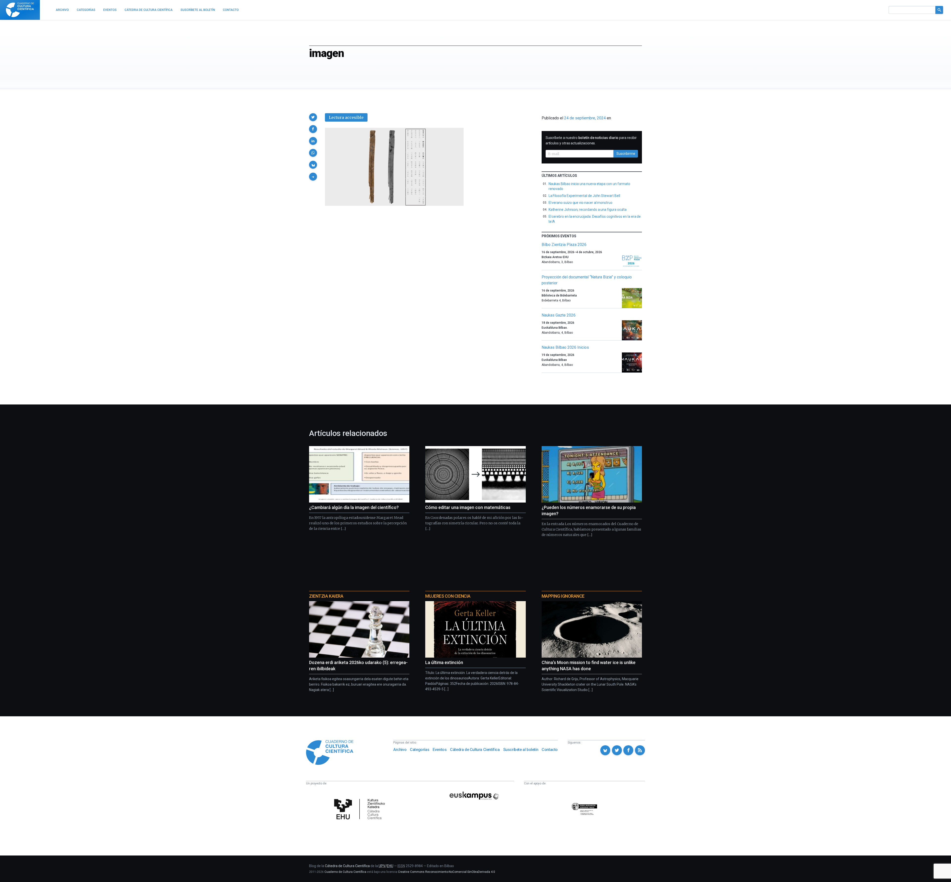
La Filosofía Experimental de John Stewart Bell (584, 196)
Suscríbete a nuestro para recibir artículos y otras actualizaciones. (591, 140)
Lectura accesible (346, 117)
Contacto (550, 749)
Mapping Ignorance (563, 596)
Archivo (399, 749)
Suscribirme (625, 154)
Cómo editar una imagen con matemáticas (467, 507)
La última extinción (444, 662)
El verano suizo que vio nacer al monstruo (580, 203)
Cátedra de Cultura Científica (475, 749)
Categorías (419, 749)
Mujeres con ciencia (447, 596)
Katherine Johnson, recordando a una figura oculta (588, 210)
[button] (313, 117)
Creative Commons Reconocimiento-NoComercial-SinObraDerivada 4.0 (446, 872)
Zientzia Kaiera (326, 596)
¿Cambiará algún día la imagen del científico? (354, 507)
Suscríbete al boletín (520, 749)
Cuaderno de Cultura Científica (345, 872)
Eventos (440, 749)
